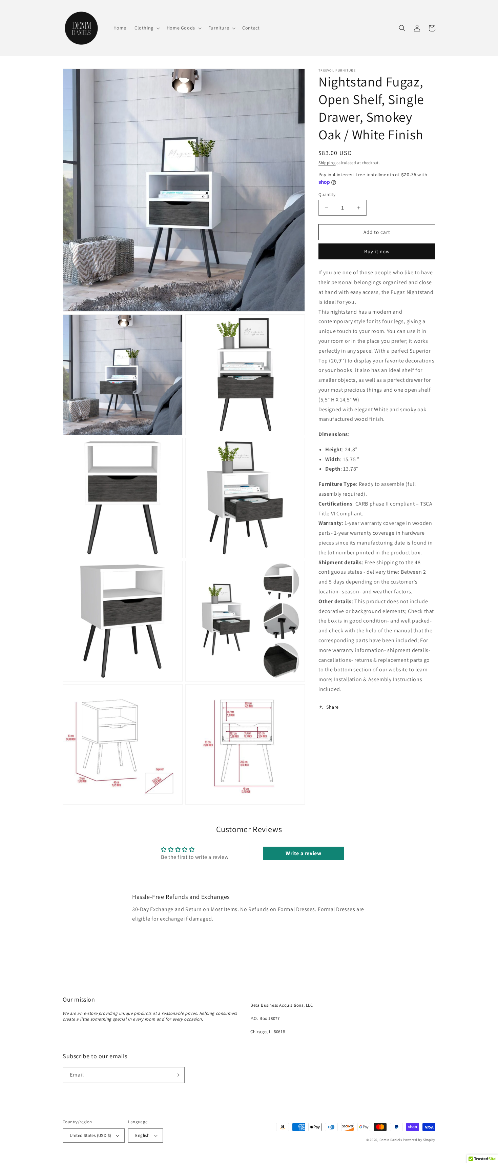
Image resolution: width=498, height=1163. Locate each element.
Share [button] (332, 707)
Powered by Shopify (419, 1140)
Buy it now (377, 252)
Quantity (326, 194)
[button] (146, 28)
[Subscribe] (176, 1075)
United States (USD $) (90, 1135)
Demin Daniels (390, 1140)
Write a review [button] (303, 853)
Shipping (327, 162)
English (142, 1135)
